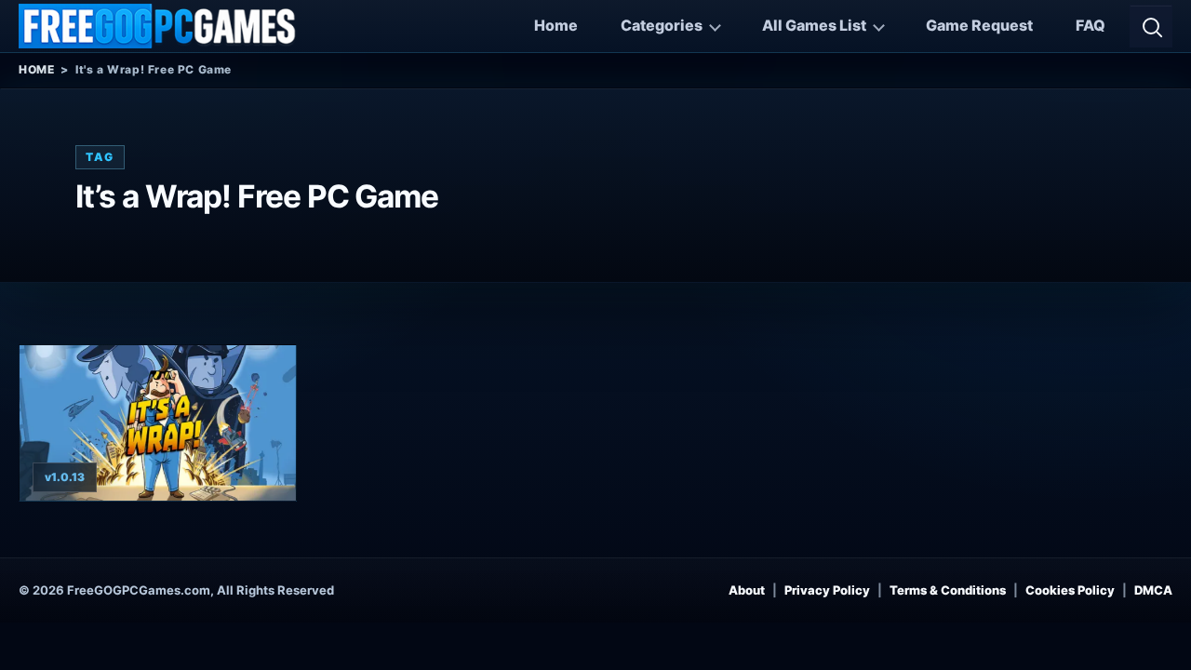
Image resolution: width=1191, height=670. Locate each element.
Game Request (979, 25)
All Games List (814, 25)
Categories (662, 25)
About (747, 590)
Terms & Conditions (948, 590)
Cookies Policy (1070, 590)
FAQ (1090, 25)
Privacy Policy (827, 590)
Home (556, 25)
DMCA (1153, 590)
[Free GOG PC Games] (158, 26)
